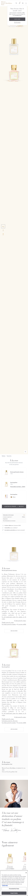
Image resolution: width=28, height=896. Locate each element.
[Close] (26, 872)
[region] (14, 883)
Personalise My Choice (14, 888)
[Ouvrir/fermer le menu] (25, 3)
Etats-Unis (17, 19)
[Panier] (22, 3)
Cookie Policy (5, 885)
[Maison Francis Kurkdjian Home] (6, 3)
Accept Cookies (14, 893)
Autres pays (17, 22)
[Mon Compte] (19, 3)
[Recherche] (16, 3)
